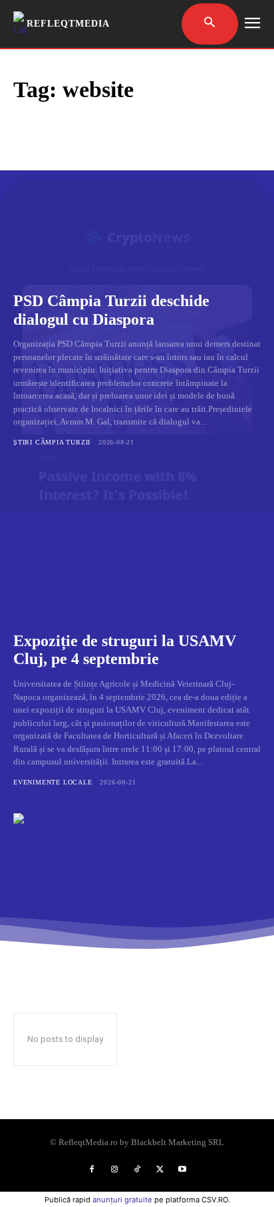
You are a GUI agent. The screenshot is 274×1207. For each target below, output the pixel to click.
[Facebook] (92, 1170)
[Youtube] (182, 1170)
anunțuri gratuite (122, 1199)
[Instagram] (114, 1170)
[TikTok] (137, 1170)
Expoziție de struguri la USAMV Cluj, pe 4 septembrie (124, 650)
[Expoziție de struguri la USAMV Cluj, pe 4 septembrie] (137, 544)
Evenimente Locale (52, 782)
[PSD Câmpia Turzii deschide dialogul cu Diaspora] (137, 204)
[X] (160, 1170)
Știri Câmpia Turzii (51, 442)
